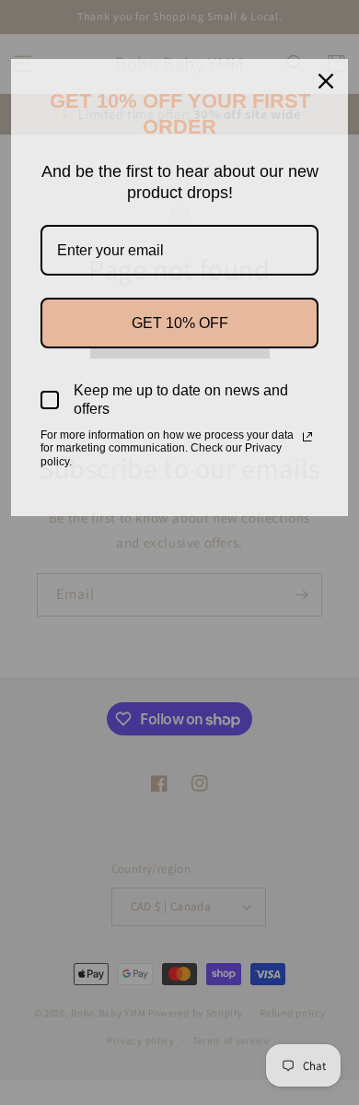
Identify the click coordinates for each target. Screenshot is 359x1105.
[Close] (326, 81)
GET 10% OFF (180, 323)
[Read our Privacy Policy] (307, 437)
